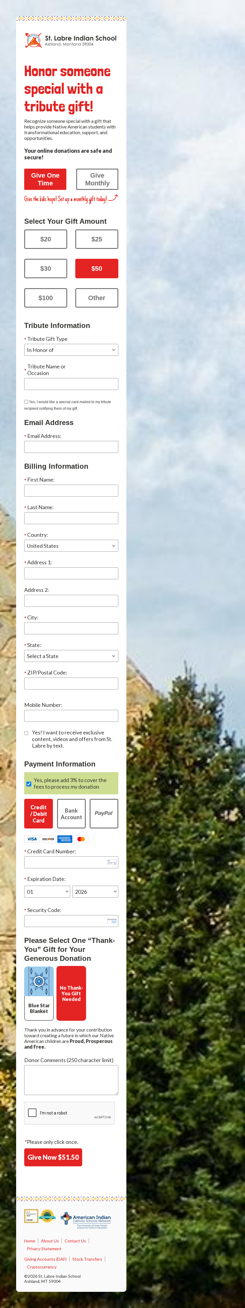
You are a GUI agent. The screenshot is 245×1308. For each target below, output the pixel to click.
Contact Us (75, 1240)
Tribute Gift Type (47, 338)
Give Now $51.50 (53, 1157)
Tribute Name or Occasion (46, 369)
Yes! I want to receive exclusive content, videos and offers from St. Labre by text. (72, 739)
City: (32, 617)
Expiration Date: (46, 878)
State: (34, 645)
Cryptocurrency (41, 1266)
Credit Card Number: (51, 851)
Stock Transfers (87, 1259)
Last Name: (40, 507)
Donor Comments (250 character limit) (69, 1060)
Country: (37, 534)
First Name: (41, 479)
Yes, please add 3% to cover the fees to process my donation (70, 783)
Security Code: (44, 910)
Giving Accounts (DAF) (45, 1259)
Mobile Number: (43, 704)
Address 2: (36, 589)
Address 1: (39, 562)
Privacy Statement (44, 1248)
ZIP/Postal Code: (47, 672)
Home (29, 1240)
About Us (50, 1240)
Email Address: (44, 436)
